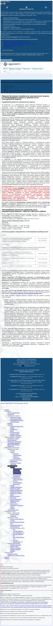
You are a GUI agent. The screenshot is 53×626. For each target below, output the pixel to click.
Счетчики (12, 450)
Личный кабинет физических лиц (6, 60)
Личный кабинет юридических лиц (6, 59)
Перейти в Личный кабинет (7, 50)
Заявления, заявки (15, 488)
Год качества (13, 429)
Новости (7, 558)
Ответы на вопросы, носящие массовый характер (15, 549)
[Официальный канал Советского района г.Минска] (45, 7)
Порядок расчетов (15, 496)
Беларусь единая (14, 434)
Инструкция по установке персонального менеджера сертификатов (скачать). (19, 43)
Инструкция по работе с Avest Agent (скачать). (13, 45)
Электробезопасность (13, 510)
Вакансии (9, 423)
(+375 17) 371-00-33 (5, 1)
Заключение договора (16, 491)
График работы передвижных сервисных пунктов (16, 505)
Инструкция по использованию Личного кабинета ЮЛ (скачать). (16, 41)
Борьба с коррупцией (15, 435)
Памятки (12, 508)
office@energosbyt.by (29, 365)
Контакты (7, 557)
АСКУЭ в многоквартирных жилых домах (17, 483)
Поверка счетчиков (12, 554)
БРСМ (11, 431)
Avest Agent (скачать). (8, 46)
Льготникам (13, 498)
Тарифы (12, 485)
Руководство (10, 414)
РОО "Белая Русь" (15, 432)
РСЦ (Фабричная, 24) (18, 532)
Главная (7, 409)
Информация (13, 461)
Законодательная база (16, 460)
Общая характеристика (13, 412)
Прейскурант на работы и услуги (15, 555)
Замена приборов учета (16, 490)
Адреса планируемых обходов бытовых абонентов (15, 501)
